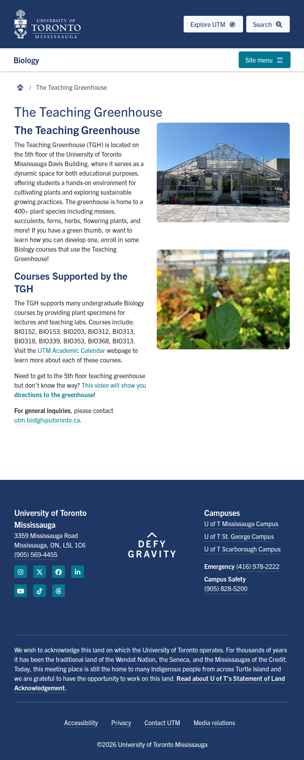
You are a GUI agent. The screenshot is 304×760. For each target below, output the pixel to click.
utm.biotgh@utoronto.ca (47, 420)
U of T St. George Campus (239, 536)
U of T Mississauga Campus (241, 523)
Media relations (214, 722)
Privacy (121, 722)
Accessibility (81, 722)
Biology (26, 60)
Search (263, 24)
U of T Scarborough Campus (242, 549)
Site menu (259, 60)
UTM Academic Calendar (71, 350)
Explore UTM (208, 24)
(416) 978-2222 (257, 566)
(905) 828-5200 (225, 588)
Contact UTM (162, 722)
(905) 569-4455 (35, 554)
